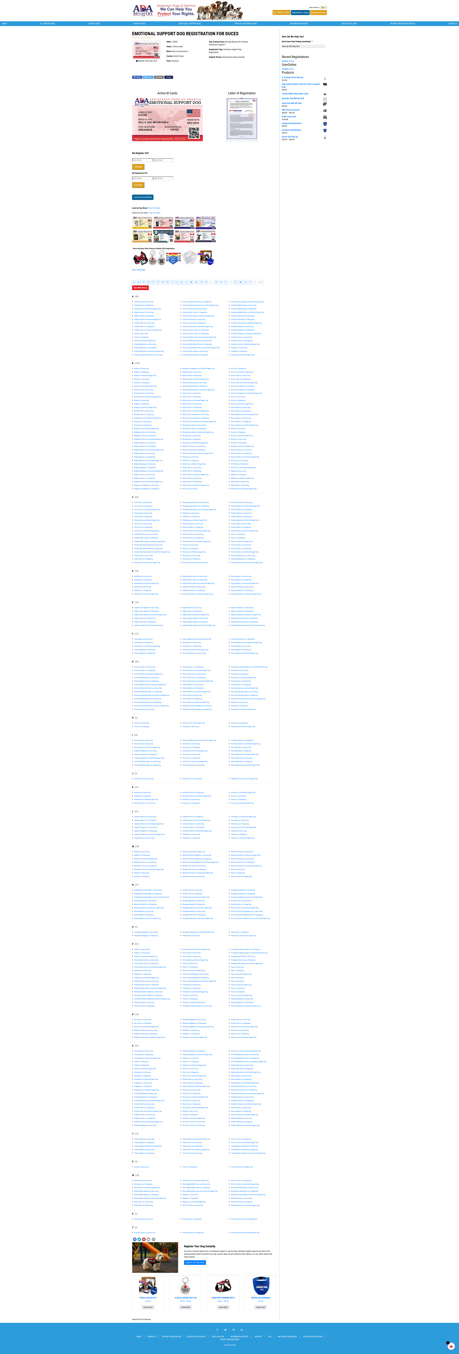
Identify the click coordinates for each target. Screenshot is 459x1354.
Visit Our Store (154, 213)
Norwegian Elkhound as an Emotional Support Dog (198, 918)
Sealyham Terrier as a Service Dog (144, 1115)
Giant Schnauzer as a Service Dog (144, 709)
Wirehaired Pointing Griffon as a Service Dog (244, 1187)
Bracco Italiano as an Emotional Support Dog (244, 425)
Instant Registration (171, 1336)
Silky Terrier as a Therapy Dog (191, 1093)
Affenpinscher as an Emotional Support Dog (147, 309)
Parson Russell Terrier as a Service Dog (146, 960)
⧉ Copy (168, 77)
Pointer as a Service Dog (190, 963)
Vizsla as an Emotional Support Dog (242, 1167)
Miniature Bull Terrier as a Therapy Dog (194, 869)
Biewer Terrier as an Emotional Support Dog (196, 411)
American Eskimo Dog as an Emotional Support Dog (198, 316)
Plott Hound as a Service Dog (191, 953)
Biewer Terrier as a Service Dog (192, 404)
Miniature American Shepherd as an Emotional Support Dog (201, 862)
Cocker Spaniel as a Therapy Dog (241, 527)
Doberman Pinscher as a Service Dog (194, 587)
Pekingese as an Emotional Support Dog (146, 978)
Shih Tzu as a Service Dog (190, 1069)
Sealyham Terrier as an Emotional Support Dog (148, 1122)
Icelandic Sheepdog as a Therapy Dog (145, 754)
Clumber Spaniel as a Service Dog (241, 513)
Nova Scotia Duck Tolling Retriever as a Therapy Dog (247, 915)
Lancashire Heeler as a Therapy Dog (193, 827)
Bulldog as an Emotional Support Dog (242, 478)
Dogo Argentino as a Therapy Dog (241, 580)
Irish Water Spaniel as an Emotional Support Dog (245, 744)
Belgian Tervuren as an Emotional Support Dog (148, 482)
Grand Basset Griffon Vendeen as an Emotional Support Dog (249, 667)
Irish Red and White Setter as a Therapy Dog (147, 765)
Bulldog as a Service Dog (238, 471)
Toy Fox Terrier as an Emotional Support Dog (244, 1142)
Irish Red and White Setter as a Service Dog (147, 761)
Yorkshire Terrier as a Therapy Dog (193, 1233)
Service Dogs (94, 23)
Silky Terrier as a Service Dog (191, 1090)
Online (288, 61)
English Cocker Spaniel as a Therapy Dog (146, 611)
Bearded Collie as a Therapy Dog (144, 414)
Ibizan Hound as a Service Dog (143, 740)
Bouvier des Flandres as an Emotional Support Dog (246, 393)
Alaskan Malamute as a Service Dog (145, 344)
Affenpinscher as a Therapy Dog (143, 305)
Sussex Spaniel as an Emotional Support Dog (244, 1115)
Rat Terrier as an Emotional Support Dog (146, 1027)
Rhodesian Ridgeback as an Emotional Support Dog (198, 1027)
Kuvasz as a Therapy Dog (238, 799)
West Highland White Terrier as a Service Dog (196, 1184)
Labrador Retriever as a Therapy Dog (145, 820)
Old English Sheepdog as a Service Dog (146, 932)
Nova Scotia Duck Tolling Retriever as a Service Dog (247, 911)
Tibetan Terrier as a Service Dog (192, 1142)
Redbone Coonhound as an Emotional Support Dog (149, 1037)
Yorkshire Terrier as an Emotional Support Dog (245, 1233)
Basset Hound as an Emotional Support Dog (147, 397)
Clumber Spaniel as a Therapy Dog (241, 516)
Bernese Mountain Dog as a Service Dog (195, 383)
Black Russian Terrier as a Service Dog (194, 425)
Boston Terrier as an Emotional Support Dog (244, 383)
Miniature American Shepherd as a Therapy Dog (197, 859)
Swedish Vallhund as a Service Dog (241, 1118)
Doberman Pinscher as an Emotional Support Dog (197, 594)
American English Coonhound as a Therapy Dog (197, 302)
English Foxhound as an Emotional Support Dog (148, 625)
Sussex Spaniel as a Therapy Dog (241, 1111)
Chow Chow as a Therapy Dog (191, 559)
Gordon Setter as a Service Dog (192, 695)
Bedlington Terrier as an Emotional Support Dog (148, 439)
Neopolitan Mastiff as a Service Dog (145, 901)
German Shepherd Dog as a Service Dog (146, 677)
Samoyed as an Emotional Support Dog (146, 1079)
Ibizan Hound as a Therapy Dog (143, 744)
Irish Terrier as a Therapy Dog (191, 758)
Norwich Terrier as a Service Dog (241, 901)
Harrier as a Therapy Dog (141, 726)
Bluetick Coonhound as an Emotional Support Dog (198, 453)
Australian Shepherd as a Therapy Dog (242, 330)
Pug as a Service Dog (237, 967)
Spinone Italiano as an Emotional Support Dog (245, 1083)
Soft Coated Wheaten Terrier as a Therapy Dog (245, 1058)
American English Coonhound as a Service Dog (148, 355)
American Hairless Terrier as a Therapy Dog (196, 333)
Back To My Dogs (138, 270)
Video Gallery (218, 1336)
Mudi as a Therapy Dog (238, 873)
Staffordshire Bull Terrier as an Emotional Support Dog (247, 1093)
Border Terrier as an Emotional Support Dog (196, 485)
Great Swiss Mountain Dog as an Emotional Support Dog (248, 699)
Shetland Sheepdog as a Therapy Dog (194, 1051)
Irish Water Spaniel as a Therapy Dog (242, 740)
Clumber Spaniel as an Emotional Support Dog (245, 520)
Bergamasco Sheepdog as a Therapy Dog (146, 489)
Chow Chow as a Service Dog (191, 555)
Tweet (149, 77)
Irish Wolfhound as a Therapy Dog (241, 751)
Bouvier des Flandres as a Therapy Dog (242, 390)
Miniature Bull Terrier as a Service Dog (194, 866)
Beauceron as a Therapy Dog (142, 425)
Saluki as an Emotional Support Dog (145, 1069)
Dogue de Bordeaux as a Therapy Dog (242, 590)
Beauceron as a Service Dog (142, 421)
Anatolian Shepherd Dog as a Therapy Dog (243, 309)
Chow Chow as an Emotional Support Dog (195, 562)
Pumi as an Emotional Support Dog (241, 995)
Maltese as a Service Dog (142, 852)
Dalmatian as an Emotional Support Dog (146, 594)
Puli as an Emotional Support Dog (241, 985)
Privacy (233, 1345)
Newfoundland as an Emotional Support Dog (147, 918)
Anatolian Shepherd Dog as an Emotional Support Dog (247, 312)
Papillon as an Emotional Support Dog (145, 956)
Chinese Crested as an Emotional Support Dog (196, 531)
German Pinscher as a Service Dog (144, 667)
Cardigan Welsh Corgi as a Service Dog (146, 534)
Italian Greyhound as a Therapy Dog (241, 761)
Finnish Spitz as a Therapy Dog (192, 646)
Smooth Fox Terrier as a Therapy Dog (194, 1125)
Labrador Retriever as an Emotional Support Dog (149, 824)
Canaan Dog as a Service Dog (143, 513)
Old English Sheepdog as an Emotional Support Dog (198, 932)
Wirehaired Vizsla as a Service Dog (241, 1198)
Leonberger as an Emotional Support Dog (243, 817)
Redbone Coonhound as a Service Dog (145, 1030)
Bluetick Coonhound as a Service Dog (194, 446)
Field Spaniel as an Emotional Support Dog (147, 646)
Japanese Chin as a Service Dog (143, 779)
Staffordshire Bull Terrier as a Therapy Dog (244, 1090)
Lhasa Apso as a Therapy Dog (240, 824)
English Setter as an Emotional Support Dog (196, 615)
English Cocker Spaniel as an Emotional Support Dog (150, 615)
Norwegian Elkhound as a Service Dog (194, 911)
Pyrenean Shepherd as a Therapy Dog (242, 1002)
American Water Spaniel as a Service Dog (195, 351)
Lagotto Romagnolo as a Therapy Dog (145, 831)
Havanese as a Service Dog (191, 726)
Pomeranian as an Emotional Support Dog (195, 992)
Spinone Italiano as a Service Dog (241, 1076)
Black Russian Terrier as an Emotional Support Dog (198, 432)
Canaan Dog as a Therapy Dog (143, 516)
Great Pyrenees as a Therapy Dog (241, 684)
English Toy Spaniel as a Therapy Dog (242, 611)
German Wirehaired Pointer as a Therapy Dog (147, 702)
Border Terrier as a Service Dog (192, 478)
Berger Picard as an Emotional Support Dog (196, 379)
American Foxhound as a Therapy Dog (194, 323)
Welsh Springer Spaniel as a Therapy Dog (146, 1195)
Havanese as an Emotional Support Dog (243, 726)
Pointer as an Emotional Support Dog (194, 970)
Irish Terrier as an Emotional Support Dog (195, 761)
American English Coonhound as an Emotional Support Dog (200, 305)
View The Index (154, 208)
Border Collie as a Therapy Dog (192, 471)
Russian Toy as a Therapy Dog (240, 1034)
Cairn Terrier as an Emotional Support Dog (147, 509)
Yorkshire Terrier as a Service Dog (144, 1233)
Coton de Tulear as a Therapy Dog (241, 548)
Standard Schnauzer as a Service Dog (242, 1097)
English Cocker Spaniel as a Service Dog (146, 608)
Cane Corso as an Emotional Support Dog (146, 531)
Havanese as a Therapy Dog (239, 723)
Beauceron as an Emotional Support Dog (146, 428)
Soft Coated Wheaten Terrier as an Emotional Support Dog (248, 1061)
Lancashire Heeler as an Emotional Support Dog (197, 831)
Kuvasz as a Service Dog (238, 796)
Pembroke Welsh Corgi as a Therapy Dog (146, 985)
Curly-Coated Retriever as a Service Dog (243, 555)
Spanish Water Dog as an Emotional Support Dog (245, 1072)
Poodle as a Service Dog (190, 995)
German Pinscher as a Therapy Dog (144, 670)
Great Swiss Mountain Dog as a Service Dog (244, 692)
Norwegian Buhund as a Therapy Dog (194, 904)
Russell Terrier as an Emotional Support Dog (244, 1027)
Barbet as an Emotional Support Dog (145, 375)
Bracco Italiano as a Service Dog (241, 418)
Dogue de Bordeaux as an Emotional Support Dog (246, 594)
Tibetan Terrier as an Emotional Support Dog (196, 1149)
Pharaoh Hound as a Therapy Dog (144, 1006)
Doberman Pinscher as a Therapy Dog (194, 590)
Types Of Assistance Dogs (245, 23)
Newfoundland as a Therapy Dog (144, 915)
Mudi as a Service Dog (237, 869)
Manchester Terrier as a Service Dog (145, 862)
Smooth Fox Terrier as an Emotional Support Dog (246, 1051)
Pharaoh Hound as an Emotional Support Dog (196, 949)
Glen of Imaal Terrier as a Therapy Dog (194, 677)
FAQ (269, 1336)
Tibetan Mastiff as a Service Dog (144, 1139)
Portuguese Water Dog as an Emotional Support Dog (247, 963)
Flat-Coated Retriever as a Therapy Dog (242, 639)
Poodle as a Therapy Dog (190, 999)
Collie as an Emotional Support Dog (241, 541)
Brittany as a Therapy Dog (238, 443)
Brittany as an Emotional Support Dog (242, 446)
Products (453, 23)
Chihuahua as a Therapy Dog (191, 516)
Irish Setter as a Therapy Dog (191, 747)
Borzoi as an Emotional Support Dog (242, 372)
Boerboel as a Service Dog (191, 457)
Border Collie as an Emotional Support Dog (195, 474)
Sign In (323, 7)
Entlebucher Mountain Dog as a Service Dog (244, 618)
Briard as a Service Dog (238, 428)
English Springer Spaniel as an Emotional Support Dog (199, 625)
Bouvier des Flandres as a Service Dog (242, 386)
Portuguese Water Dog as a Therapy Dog (243, 960)
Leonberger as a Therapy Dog (191, 838)
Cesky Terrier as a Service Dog (143, 555)
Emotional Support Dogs (190, 23)
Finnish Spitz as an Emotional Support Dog (195, 650)
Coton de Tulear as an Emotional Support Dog (245, 552)
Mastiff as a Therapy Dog (141, 876)
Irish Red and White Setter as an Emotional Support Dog (199, 740)
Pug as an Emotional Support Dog (241, 974)
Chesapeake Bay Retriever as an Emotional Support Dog (199, 509)
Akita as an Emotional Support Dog (145, 340)
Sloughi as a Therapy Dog (190, 1115)
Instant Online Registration (402, 23)
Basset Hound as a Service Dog (143, 390)
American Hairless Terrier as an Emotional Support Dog (199, 337)
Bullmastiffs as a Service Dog (240, 482)
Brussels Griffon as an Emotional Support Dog (245, 457)
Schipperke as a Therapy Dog (143, 1086)
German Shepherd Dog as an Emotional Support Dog (150, 684)
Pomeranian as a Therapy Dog (192, 988)
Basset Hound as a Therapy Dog (143, 393)
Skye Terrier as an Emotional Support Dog (195, 1107)
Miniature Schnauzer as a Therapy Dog (242, 862)
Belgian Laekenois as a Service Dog (145, 443)
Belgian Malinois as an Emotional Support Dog (148, 460)
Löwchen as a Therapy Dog (239, 834)
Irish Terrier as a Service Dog (191, 754)
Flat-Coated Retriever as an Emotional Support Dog (246, 642)
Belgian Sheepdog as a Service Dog (145, 464)
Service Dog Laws (349, 23)
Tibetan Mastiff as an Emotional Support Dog (148, 1146)
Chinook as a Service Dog (190, 545)
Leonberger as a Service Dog (191, 834)
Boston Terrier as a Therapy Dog (240, 379)
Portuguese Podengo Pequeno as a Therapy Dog (245, 949)
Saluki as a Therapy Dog (141, 1065)
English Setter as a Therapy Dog (192, 611)
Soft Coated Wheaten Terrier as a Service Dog (245, 1054)
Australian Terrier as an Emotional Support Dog (245, 344)
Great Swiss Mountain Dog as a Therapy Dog (244, 695)
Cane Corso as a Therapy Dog (143, 527)
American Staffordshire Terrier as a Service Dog (197, 340)
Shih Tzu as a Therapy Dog (191, 1072)
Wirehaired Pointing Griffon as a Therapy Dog (244, 1191)
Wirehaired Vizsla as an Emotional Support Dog (245, 1205)
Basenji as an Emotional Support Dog (145, 386)
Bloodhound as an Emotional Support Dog (195, 443)
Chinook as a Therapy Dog (190, 548)
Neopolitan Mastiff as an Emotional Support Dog (149, 908)
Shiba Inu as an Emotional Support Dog (194, 1065)
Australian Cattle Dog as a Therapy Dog (243, 319)
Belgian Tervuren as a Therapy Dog (144, 478)
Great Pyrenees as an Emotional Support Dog (244, 688)
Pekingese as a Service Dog (142, 970)
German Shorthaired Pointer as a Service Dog (148, 688)
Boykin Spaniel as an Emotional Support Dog (244, 414)
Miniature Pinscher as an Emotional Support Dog (245, 855)
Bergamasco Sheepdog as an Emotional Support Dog (199, 368)
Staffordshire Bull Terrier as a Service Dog (243, 1086)
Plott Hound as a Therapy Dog (192, 956)
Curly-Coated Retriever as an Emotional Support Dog (246, 562)
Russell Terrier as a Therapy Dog (240, 1023)
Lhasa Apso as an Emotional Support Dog (243, 827)
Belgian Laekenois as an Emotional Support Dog (148, 450)
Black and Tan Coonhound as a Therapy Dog (196, 418)
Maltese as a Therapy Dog (142, 855)
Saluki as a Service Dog (141, 1061)
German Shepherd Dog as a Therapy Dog (146, 681)
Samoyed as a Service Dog (142, 1072)
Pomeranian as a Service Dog (191, 985)
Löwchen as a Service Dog (239, 831)
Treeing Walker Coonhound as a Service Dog (244, 1146)
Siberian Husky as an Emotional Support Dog (196, 1086)
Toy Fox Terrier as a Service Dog (192, 1153)
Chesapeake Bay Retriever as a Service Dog (196, 502)
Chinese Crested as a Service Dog (193, 524)
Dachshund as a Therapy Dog (143, 580)
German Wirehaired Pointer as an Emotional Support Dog (151, 706)
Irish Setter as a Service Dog (191, 744)
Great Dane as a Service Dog (239, 670)
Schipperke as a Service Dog (142, 1083)
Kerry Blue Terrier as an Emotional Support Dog (197, 796)
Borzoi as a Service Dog (190, 489)
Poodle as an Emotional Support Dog (194, 1002)
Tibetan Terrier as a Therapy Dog (192, 1146)
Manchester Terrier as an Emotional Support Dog (149, 869)
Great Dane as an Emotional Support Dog (243, 677)
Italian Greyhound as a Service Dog (241, 758)
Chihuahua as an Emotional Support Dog (195, 520)
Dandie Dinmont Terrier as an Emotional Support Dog (198, 583)
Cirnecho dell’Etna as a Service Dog (241, 502)
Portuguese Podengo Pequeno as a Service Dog (197, 1006)
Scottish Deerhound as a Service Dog (145, 1093)
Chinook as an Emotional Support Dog (194, 552)
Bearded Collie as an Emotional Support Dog (147, 418)
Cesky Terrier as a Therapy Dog (143, 559)
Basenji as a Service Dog (141, 379)
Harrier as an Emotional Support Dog (194, 723)
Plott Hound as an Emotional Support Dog (195, 960)
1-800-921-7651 (282, 12)
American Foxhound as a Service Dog (194, 319)
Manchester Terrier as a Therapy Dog (145, 866)
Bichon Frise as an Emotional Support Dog (195, 400)
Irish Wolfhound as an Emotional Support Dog (245, 754)
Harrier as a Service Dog (141, 723)
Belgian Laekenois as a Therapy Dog (145, 446)
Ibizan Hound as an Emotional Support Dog (147, 747)
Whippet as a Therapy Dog (190, 1198)
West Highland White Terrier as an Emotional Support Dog (200, 1191)
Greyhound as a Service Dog (239, 702)
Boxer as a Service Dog (238, 397)
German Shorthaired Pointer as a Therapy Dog (148, 692)
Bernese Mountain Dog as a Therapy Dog (195, 386)
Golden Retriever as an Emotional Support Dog (197, 692)
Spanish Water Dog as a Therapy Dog (242, 1069)
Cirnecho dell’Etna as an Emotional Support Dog (245, 506)
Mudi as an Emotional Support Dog (241, 876)
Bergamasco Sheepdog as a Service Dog (146, 485)
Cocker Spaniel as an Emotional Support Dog (244, 531)
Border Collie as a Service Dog (192, 467)
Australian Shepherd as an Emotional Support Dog (246, 333)
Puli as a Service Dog (237, 978)
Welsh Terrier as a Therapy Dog (143, 1205)
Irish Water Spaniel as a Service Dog (193, 765)
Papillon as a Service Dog (142, 949)
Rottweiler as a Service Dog (191, 1030)
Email (160, 77)
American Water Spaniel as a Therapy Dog (195, 355)
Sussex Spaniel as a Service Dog (241, 1107)
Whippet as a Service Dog (190, 1195)
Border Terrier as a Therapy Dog (192, 482)
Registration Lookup (300, 12)
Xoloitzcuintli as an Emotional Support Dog (244, 1219)
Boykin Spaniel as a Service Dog (240, 407)
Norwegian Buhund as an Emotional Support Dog (197, 908)
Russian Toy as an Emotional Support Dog (243, 1037)
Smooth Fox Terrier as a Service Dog (194, 1122)
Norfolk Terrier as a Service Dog (192, 890)
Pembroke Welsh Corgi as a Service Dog (146, 981)
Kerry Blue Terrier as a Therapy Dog (193, 792)
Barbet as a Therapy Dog (141, 372)
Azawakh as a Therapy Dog (239, 351)
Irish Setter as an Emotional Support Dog (195, 751)
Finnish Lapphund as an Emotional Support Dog (197, 639)
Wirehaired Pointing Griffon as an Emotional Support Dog (248, 1195)
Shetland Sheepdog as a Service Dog (145, 1125)
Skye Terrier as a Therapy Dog (191, 1104)
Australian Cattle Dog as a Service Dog (242, 316)
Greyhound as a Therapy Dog (239, 706)
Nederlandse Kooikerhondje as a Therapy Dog (148, 894)
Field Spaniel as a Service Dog (143, 639)
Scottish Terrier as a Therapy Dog (144, 1107)
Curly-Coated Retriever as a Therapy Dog (243, 559)
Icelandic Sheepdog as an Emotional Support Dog (149, 758)
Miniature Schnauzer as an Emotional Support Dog (246, 866)
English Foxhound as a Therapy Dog (145, 622)
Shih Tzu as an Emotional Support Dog (194, 1076)
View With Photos (140, 288)
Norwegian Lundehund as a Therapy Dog (243, 894)
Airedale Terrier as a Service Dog (144, 323)
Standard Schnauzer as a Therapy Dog (242, 1100)
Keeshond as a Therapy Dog (142, 796)
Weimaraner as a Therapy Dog (143, 1184)
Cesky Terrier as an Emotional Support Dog (147, 562)
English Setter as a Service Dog (192, 608)
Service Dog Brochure (313, 1336)
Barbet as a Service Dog (141, 368)
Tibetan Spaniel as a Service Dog (144, 1149)
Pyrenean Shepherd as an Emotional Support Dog (245, 1006)
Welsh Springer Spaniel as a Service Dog (146, 1191)
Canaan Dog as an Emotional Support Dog (146, 520)
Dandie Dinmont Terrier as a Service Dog (195, 576)
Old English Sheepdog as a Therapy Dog (146, 935)
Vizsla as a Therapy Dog (190, 1167)
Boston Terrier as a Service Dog (240, 375)
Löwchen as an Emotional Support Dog (242, 838)
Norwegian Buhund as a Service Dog (193, 901)
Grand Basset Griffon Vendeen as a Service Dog (197, 706)
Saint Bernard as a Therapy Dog (143, 1054)
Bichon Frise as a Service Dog (192, 393)
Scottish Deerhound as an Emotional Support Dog (149, 1100)
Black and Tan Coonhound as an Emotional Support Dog (199, 421)
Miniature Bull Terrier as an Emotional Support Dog (198, 873)
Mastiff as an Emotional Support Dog (194, 852)
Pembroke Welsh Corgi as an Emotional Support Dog (150, 988)
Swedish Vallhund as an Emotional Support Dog (245, 1125)
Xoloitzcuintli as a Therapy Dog (192, 1219)
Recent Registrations (229, 1339)
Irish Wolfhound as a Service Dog (241, 747)
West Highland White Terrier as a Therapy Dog (196, 1187)
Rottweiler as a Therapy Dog (191, 1034)
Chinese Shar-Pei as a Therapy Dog (193, 538)
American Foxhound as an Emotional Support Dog (198, 326)
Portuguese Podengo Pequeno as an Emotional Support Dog (249, 953)
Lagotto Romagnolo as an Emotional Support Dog (149, 834)
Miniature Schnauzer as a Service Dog (242, 859)
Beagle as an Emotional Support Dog (145, 407)
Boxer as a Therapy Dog (238, 400)
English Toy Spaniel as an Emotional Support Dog (246, 615)
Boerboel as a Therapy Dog (191, 460)
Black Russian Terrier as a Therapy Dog (194, 428)
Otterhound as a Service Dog (191, 935)
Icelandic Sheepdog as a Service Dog (145, 751)
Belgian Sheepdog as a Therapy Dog (145, 467)
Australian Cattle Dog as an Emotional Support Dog (246, 323)
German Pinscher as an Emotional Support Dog (148, 674)
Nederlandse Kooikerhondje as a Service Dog (147, 890)
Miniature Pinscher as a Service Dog (193, 876)
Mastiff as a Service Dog (141, 873)
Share (138, 77)
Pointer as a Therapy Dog (190, 967)
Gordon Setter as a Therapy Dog (192, 699)
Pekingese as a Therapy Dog (142, 974)
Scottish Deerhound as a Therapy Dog (145, 1097)
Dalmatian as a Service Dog (142, 587)
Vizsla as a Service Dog (141, 1167)
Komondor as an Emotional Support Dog (243, 792)
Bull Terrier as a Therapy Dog (239, 464)
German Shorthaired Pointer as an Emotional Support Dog (151, 695)
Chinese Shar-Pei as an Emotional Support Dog (197, 541)
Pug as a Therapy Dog (237, 970)
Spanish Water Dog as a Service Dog (242, 1065)
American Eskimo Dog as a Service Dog (195, 309)
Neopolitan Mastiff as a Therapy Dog (145, 904)
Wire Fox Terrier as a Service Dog (193, 1205)
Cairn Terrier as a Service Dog (143, 502)
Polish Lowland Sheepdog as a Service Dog (196, 974)
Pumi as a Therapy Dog (238, 992)
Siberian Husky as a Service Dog (192, 1079)
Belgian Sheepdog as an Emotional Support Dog (148, 471)
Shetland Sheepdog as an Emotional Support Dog (197, 1054)
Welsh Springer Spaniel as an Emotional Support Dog (150, 1198)
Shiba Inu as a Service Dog (191, 1058)
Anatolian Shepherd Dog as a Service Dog (243, 305)
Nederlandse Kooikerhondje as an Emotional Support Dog (151, 897)
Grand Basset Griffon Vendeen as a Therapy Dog (197, 709)
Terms (226, 1345)
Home (4, 23)
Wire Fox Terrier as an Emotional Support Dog (245, 1184)
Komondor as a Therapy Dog (191, 803)
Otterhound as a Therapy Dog (240, 932)
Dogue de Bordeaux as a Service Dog (242, 587)
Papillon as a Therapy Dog (142, 953)
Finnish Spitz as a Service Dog (192, 642)
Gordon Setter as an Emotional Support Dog (196, 702)
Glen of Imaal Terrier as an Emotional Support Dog (198, 681)
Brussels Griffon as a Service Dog (241, 450)
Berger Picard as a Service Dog (192, 372)
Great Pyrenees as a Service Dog (241, 681)
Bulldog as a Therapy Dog (238, 474)
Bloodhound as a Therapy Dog (192, 439)
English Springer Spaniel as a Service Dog (195, 618)
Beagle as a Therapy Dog (141, 404)
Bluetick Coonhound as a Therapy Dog (194, 450)
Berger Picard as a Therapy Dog (192, 375)
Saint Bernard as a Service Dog (143, 1051)
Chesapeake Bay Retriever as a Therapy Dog (196, 506)
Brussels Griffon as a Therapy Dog (241, 453)
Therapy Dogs (139, 23)
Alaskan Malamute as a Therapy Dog (145, 348)
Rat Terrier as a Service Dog (142, 1020)
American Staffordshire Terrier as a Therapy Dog (197, 344)
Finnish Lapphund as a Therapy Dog (144, 653)
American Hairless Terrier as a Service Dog (196, 330)
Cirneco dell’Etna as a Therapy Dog (241, 509)
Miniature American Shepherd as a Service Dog (197, 855)
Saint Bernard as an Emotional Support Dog (147, 1058)
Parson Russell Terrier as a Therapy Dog (146, 963)
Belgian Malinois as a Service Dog (144, 453)
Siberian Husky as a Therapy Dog (192, 1083)
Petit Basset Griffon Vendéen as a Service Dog (148, 992)
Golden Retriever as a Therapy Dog (193, 688)
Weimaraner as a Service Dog (143, 1180)
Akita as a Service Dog (141, 333)
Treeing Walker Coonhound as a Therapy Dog (244, 1149)
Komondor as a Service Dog (191, 799)
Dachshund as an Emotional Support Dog (146, 583)
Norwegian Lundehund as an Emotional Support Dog (246, 897)
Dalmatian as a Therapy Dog (142, 590)
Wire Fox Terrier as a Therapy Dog (241, 1180)
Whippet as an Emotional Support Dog (194, 1202)
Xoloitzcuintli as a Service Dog (143, 1219)
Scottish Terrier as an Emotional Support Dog (148, 1111)
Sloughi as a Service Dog (190, 1111)
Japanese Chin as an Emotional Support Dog (244, 779)
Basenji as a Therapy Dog (141, 383)
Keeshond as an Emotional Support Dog (146, 799)
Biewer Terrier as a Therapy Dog (192, 407)
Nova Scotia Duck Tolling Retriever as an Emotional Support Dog (250, 918)
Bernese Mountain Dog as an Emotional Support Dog (198, 390)
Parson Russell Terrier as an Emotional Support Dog (150, 967)
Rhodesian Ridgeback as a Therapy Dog (194, 1023)
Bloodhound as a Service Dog (191, 436)
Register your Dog (318, 12)
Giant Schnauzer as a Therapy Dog (193, 667)
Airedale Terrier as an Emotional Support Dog (148, 330)
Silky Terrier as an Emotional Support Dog (195, 1097)
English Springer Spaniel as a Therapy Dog (195, 622)
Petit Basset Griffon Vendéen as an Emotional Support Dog (152, 999)
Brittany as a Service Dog (238, 439)
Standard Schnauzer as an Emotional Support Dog (246, 1104)
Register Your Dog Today (195, 1262)
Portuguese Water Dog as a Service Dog (243, 956)
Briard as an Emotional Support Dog (242, 436)
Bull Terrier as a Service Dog (239, 460)
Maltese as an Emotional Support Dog (145, 859)
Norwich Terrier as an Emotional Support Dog (244, 908)
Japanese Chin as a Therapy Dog (192, 779)
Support (258, 1336)
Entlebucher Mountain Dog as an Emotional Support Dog (248, 625)
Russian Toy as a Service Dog (240, 1030)
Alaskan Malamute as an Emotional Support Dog (149, 351)
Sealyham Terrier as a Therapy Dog (144, 1118)
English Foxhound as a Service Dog (144, 618)
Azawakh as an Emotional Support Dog (242, 355)
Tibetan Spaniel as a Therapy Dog (144, 1153)
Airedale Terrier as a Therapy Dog (144, 326)
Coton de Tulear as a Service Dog (241, 545)
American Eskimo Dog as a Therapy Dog (195, 312)
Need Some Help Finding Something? (297, 41)
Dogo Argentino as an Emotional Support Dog (245, 583)
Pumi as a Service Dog (238, 988)
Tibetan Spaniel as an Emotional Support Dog (196, 1139)
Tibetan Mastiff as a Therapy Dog (144, 1142)
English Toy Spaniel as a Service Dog (242, 608)
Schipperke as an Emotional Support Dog (146, 1090)
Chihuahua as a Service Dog (191, 513)
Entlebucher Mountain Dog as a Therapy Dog (244, 622)
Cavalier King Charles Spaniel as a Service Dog (148, 545)
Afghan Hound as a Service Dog (143, 312)
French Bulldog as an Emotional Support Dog (244, 653)
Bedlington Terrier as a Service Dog (145, 432)
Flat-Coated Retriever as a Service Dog (194, 653)
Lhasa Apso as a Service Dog (240, 820)
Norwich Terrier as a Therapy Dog (241, 904)
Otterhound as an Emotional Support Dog (243, 935)
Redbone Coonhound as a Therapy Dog (146, 1034)
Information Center (299, 23)
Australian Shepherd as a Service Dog (242, 326)
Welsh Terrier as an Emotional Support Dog (196, 1180)
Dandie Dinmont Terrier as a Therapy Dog (195, 580)
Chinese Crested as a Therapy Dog (193, 527)
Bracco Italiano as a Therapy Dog (241, 421)
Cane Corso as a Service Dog (143, 524)
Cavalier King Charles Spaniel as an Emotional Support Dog (152, 552)
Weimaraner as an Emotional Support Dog (147, 1187)
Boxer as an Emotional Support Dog (242, 404)
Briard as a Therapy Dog (238, 432)
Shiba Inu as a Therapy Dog (191, 1061)
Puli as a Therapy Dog (237, 981)
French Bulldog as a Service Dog (240, 646)
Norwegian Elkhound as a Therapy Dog (194, 915)
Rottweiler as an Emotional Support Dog (195, 1037)
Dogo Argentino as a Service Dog (241, 576)
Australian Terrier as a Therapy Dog (241, 340)
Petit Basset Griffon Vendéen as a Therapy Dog (148, 995)
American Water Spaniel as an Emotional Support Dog (247, 302)
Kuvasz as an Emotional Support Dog (242, 803)
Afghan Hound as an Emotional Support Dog (147, 319)
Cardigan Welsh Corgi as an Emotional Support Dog (149, 541)
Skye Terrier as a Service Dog (191, 1100)
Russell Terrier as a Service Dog (240, 1020)
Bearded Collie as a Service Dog (143, 411)
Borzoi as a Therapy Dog (238, 368)
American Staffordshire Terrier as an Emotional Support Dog (201, 348)
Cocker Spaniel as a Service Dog (241, 524)
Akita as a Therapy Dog (141, 337)
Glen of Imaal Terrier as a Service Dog (194, 674)
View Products (314, 7)
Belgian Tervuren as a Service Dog (144, 474)
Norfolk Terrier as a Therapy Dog (192, 894)
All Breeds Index (47, 23)
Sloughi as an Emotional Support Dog (194, 1118)
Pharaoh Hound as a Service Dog (144, 1002)
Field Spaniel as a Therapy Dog (143, 642)
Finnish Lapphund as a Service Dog (144, 650)
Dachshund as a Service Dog (142, 576)
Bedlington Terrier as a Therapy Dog (145, 436)
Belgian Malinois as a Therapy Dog (144, 457)
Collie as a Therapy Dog (238, 538)
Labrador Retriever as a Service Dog (145, 817)
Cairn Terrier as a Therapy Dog (143, 506)
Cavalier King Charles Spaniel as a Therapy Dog (148, 548)
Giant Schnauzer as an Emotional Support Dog (196, 670)
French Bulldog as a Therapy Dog (241, 650)
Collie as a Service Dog (238, 534)
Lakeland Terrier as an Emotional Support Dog (196, 820)
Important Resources (287, 1336)
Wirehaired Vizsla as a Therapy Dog (241, 1202)
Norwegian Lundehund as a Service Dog (243, 890)
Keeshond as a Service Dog (142, 792)
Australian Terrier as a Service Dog (241, 337)
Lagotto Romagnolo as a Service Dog (145, 827)
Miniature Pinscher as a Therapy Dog (242, 852)
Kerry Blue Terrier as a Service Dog (144, 803)
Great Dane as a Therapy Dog (239, 674)
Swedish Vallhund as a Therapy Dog (241, 1122)
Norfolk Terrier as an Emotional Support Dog (196, 897)
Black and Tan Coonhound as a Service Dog (196, 414)
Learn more (148, 1307)
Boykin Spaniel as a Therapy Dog (241, 411)
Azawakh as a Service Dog (239, 348)
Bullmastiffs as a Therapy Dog (240, 485)
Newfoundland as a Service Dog (143, 911)
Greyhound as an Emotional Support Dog (243, 709)
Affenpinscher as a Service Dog (143, 302)
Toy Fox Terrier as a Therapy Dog (241, 1139)
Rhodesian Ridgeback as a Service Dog (194, 1020)
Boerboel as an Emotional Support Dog (194, 464)
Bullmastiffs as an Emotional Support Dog (243, 489)
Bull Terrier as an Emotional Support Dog (243, 467)
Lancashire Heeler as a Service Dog (193, 824)
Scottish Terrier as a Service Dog (144, 1104)
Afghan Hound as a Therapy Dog (144, 316)
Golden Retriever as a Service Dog (193, 684)
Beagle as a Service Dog (141, 400)
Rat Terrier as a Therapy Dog (142, 1023)
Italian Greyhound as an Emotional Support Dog (245, 765)
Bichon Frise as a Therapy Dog (192, 397)
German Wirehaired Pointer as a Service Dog (147, 699)
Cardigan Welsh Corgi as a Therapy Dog (146, 538)
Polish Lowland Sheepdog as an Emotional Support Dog (199, 981)
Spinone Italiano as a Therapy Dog (241, 1079)
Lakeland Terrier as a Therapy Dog (193, 817)
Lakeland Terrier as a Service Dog (144, 838)
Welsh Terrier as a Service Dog (143, 1202)
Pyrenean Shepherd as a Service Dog (242, 999)
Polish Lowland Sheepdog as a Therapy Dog (196, 978)
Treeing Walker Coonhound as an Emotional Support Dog (248, 1153)
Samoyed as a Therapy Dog (142, 1076)
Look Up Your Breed (143, 197)
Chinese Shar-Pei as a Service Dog (193, 534)
